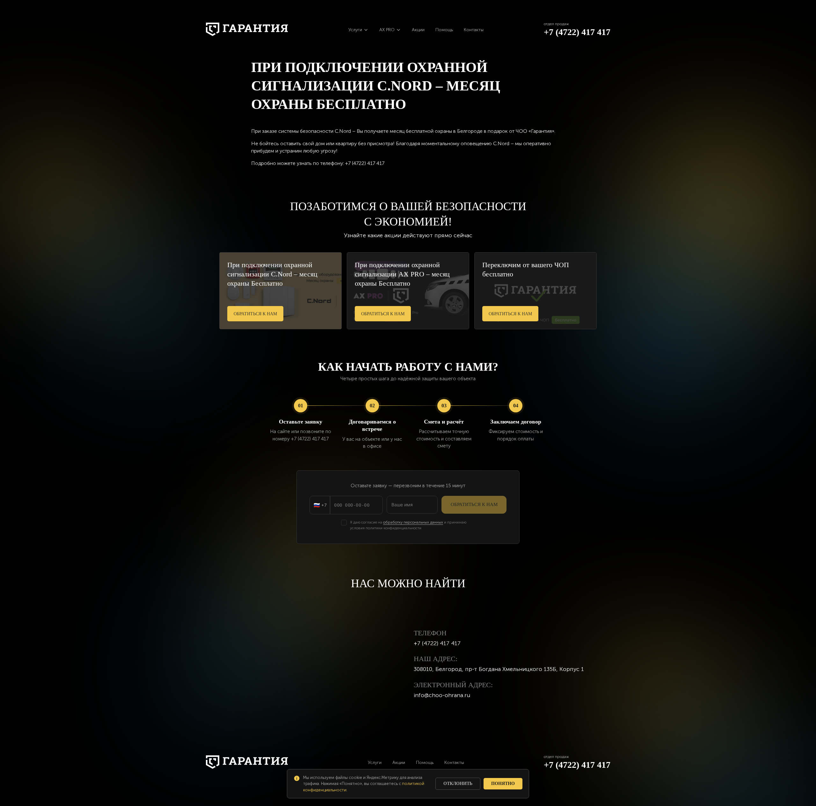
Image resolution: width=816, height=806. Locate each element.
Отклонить (457, 783)
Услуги (375, 762)
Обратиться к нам (255, 313)
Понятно (503, 783)
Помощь (444, 29)
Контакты (474, 29)
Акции (418, 29)
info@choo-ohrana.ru (442, 695)
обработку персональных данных (413, 522)
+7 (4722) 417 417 (577, 32)
